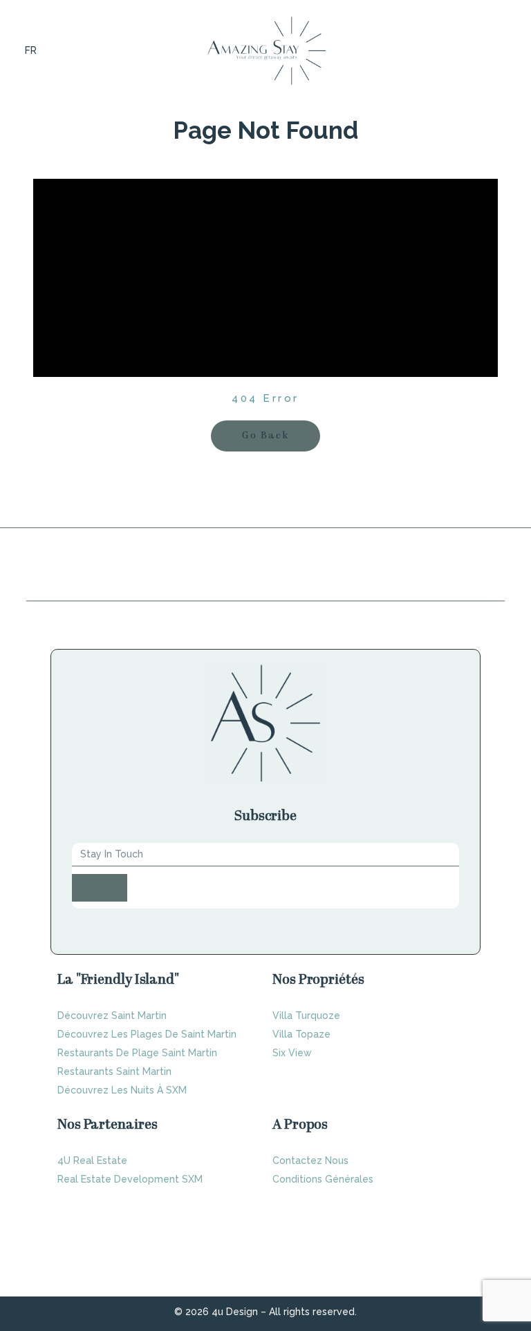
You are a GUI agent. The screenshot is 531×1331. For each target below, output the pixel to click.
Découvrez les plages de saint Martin (146, 1034)
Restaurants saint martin (114, 1071)
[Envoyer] (99, 888)
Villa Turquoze (306, 1015)
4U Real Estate (92, 1160)
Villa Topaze (301, 1034)
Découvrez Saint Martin (112, 1015)
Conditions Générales (322, 1179)
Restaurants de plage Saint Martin (137, 1052)
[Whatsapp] (450, 924)
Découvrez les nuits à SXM (122, 1090)
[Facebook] (414, 924)
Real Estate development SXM (130, 1179)
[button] (504, 50)
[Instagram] (432, 924)
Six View (292, 1052)
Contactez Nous (310, 1160)
